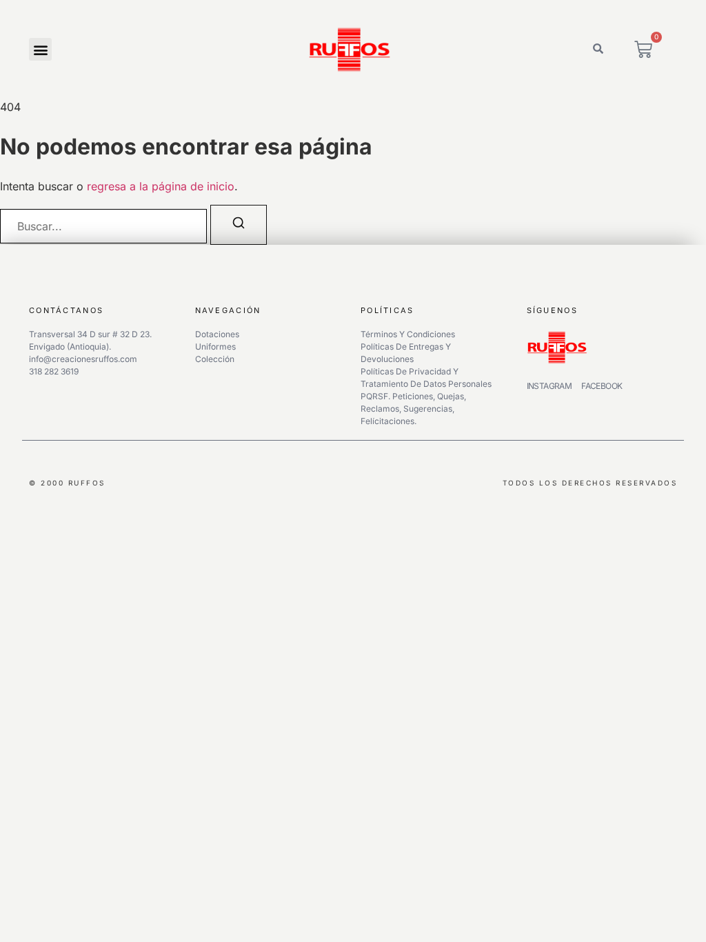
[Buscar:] (103, 226)
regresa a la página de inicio (160, 186)
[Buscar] (238, 225)
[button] (40, 49)
